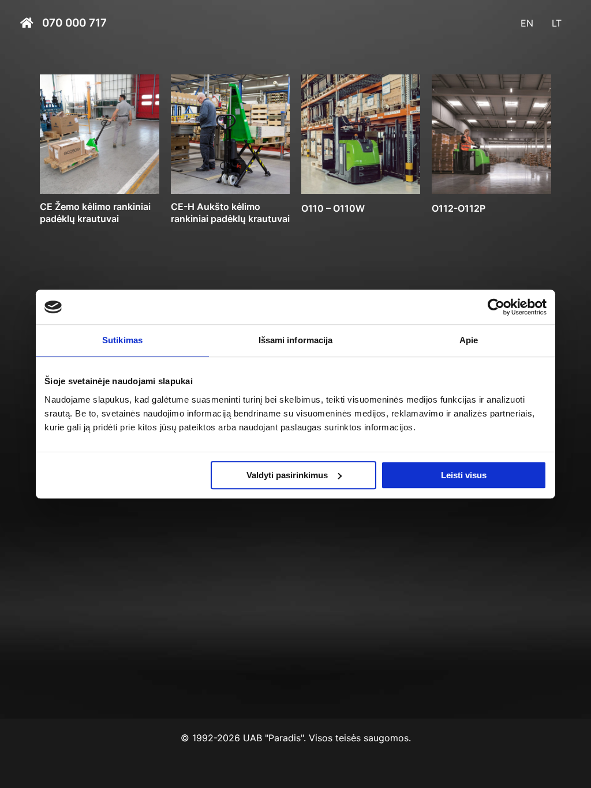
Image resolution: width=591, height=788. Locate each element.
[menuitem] (527, 23)
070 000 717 (74, 23)
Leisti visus (464, 475)
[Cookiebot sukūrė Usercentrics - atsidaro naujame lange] (496, 307)
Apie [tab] (468, 340)
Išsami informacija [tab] (296, 340)
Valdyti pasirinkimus (287, 475)
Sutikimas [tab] (122, 340)
